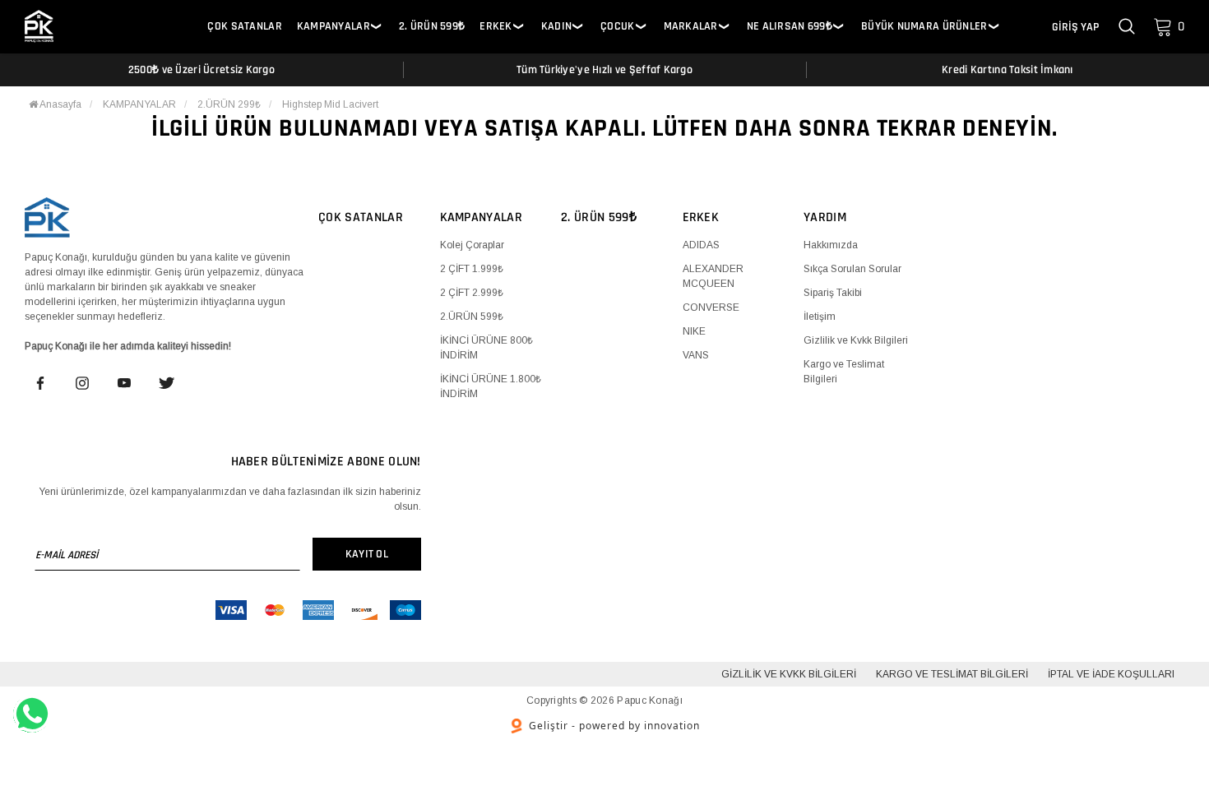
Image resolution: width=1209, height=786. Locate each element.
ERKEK (495, 27)
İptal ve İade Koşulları (1111, 674)
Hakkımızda (831, 245)
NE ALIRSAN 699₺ (789, 27)
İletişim (820, 316)
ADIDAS (701, 245)
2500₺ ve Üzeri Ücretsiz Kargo (201, 69)
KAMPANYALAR (333, 27)
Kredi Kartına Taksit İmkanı (1007, 69)
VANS (696, 355)
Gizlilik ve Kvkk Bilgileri (856, 340)
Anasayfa (59, 104)
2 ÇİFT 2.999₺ (471, 292)
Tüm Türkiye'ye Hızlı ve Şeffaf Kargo (604, 69)
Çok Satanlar (244, 27)
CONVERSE (711, 307)
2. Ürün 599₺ (432, 27)
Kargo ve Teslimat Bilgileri (952, 674)
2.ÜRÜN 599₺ (471, 316)
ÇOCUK (617, 27)
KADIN (556, 27)
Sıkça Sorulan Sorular (852, 269)
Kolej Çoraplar (472, 245)
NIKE (694, 331)
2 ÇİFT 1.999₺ (471, 269)
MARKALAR (691, 27)
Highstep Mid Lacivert (330, 104)
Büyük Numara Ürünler (924, 27)
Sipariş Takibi (833, 292)
